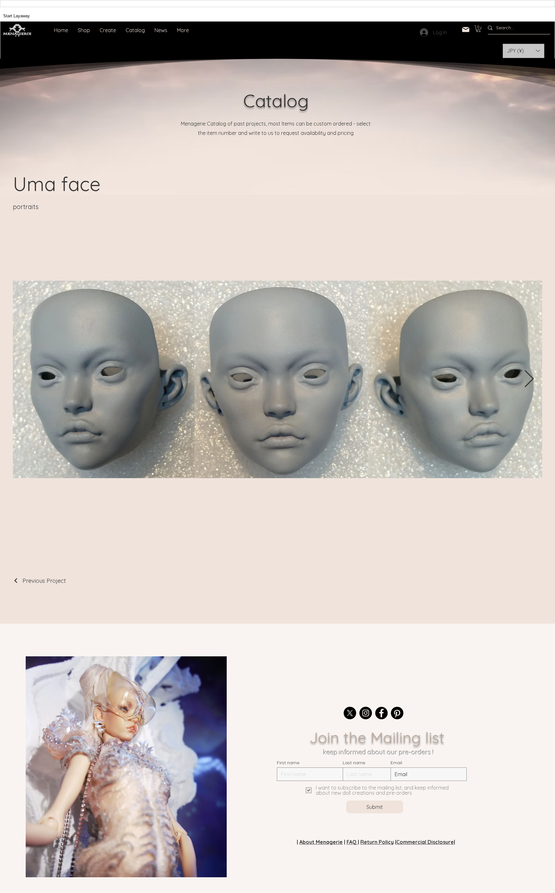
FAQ (352, 842)
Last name (354, 762)
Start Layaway (16, 15)
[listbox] (523, 51)
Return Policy (377, 842)
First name (288, 762)
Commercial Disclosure (425, 842)
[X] (350, 713)
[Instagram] (365, 713)
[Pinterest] (397, 713)
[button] (478, 28)
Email (396, 762)
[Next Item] (529, 379)
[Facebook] (381, 713)
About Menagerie (321, 842)
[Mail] (466, 29)
